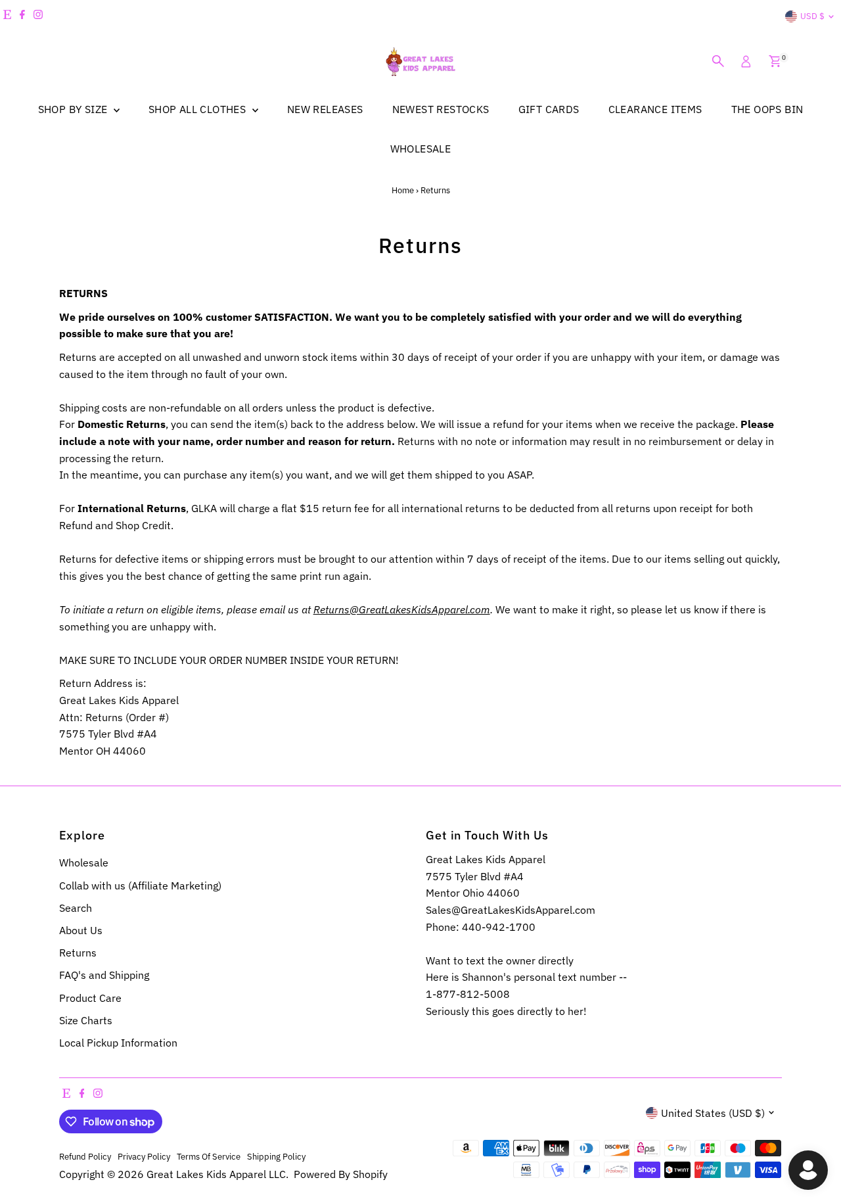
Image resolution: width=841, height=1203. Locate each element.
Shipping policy (276, 1156)
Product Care (90, 997)
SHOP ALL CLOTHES (198, 109)
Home (403, 190)
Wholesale (83, 862)
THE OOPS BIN (767, 109)
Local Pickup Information (118, 1042)
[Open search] (718, 61)
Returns (78, 952)
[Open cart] (775, 61)
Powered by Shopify (341, 1174)
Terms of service (208, 1156)
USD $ (812, 16)
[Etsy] (7, 16)
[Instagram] (38, 16)
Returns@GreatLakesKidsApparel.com (401, 609)
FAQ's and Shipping (104, 974)
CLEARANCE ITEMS (655, 109)
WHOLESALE (420, 148)
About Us (80, 930)
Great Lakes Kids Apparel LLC (216, 1174)
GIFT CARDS (549, 109)
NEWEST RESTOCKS (440, 109)
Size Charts (85, 1020)
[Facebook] (22, 16)
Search (75, 907)
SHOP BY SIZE (74, 109)
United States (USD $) (713, 1113)
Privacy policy (144, 1156)
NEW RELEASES (325, 109)
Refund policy (85, 1156)
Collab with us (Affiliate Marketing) (140, 885)
